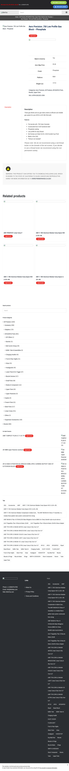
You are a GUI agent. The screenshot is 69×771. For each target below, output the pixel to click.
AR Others (9, 337)
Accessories (11, 505)
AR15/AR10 (55, 545)
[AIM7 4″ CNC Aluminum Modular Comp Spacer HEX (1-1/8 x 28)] (50, 202)
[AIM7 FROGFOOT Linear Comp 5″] (18, 202)
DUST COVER (46, 549)
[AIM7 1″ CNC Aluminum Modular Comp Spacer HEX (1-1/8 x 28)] (18, 245)
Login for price (33, 36)
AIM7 (18, 505)
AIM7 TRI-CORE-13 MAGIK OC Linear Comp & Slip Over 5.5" (20, 542)
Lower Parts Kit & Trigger (13, 372)
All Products (48, 90)
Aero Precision (40, 90)
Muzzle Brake (18, 556)
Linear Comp (8, 411)
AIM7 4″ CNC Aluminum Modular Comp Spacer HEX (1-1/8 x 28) (21, 509)
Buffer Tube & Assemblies (13, 350)
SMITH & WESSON (35, 556)
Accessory (8, 325)
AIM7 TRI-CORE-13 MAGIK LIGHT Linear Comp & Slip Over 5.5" (21, 538)
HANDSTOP (41, 553)
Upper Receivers (11, 393)
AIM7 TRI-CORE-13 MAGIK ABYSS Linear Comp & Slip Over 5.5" (21, 527)
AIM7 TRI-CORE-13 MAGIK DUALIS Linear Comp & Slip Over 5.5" (21, 534)
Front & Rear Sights (12, 359)
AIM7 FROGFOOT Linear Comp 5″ (13, 233)
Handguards (9, 367)
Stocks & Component (12, 385)
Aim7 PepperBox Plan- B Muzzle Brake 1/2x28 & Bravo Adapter (47, 523)
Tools (62, 556)
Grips (7, 363)
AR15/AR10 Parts (58, 90)
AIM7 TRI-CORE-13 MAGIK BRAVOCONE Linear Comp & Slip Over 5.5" (23, 531)
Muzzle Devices (10, 376)
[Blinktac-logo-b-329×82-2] (4, 12)
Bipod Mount (7, 549)
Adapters (7, 329)
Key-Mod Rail (51, 553)
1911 (5, 505)
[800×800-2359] (15, 27)
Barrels (8, 341)
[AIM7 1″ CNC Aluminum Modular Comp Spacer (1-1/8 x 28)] (50, 245)
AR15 (48, 545)
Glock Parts (8, 406)
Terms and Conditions (32, 596)
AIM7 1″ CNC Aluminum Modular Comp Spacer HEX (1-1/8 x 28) (39, 505)
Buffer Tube (16, 549)
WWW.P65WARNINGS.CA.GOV (41, 178)
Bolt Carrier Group (11, 346)
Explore (7, 398)
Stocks (56, 556)
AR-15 (42, 545)
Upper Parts (37, 92)
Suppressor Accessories (12, 419)
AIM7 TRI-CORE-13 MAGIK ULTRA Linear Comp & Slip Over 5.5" (21, 545)
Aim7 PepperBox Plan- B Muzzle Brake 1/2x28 (16, 523)
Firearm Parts (9, 402)
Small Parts (9, 380)
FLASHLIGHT (56, 549)
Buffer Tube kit (25, 549)
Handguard (33, 553)
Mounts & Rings (8, 556)
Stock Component (47, 556)
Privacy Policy (30, 592)
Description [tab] (8, 107)
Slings (25, 556)
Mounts (59, 553)
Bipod (62, 545)
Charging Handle (11, 354)
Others (7, 415)
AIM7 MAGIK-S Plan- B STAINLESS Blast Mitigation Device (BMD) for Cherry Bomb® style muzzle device (32, 519)
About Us (28, 587)
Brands (31, 92)
